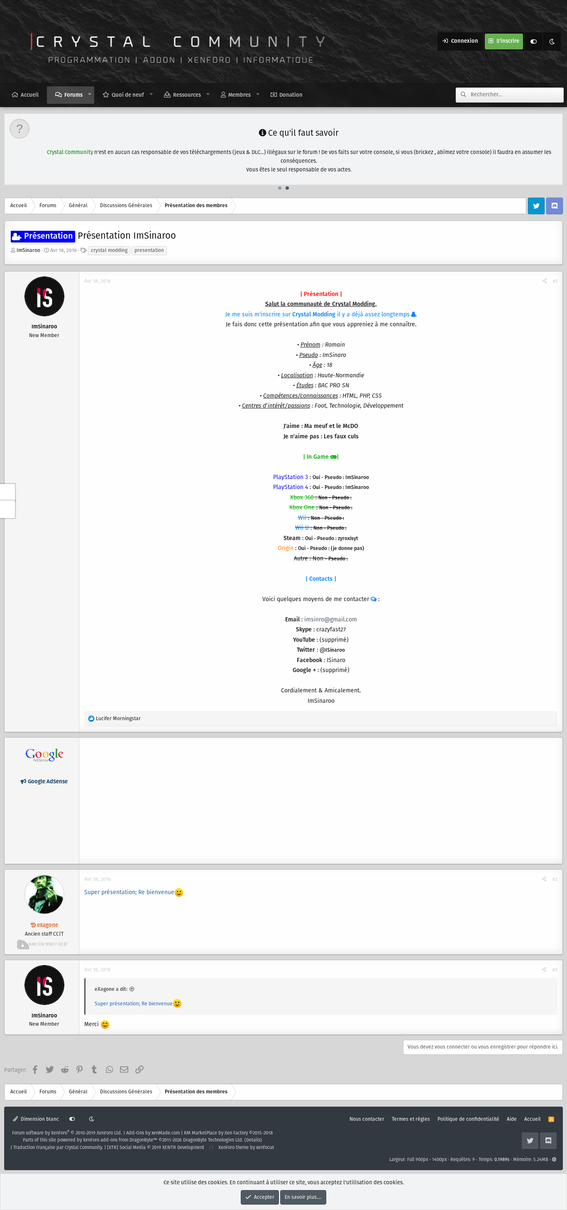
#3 (554, 970)
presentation (149, 250)
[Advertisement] (320, 801)
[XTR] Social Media (155, 1147)
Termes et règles (411, 1119)
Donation (291, 95)
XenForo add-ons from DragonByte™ (120, 1140)
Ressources (187, 95)
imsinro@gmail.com (330, 619)
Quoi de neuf (128, 95)
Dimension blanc (39, 1119)
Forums (73, 95)
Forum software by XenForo (67, 1133)
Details (253, 1140)
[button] (90, 94)
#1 (555, 281)
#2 (554, 879)
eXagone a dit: (111, 989)
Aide (512, 1119)
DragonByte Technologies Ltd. (213, 1140)
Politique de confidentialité (468, 1119)
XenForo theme (233, 1147)
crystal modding (109, 250)
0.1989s (501, 1160)
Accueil (30, 95)
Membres (239, 95)
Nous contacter (366, 1119)
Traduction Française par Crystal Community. (58, 1147)
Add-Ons (135, 1133)
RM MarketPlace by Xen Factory (228, 1133)
